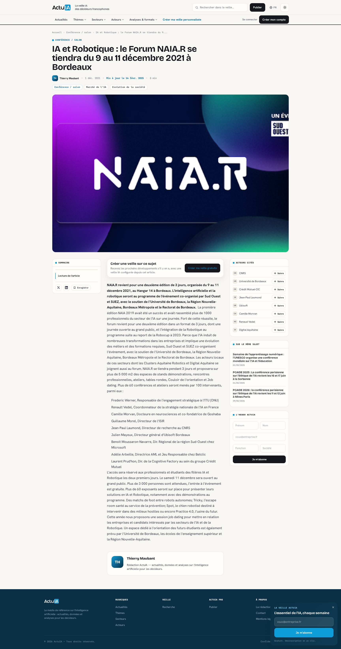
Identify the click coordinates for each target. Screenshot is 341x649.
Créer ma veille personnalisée (182, 19)
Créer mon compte (274, 19)
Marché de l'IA (96, 87)
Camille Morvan (245, 313)
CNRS (240, 273)
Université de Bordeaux (250, 281)
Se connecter (249, 19)
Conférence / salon (78, 32)
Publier (257, 7)
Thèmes (78, 19)
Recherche (168, 607)
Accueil (57, 32)
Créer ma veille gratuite (202, 268)
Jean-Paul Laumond (247, 297)
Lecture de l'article (69, 275)
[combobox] (222, 7)
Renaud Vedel (244, 321)
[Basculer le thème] (285, 7)
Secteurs (97, 19)
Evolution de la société (128, 87)
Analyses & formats (142, 19)
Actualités (61, 19)
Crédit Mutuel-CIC (247, 289)
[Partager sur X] (58, 288)
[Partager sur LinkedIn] (66, 288)
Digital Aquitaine (246, 330)
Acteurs (116, 19)
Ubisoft (241, 305)
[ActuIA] (61, 7)
